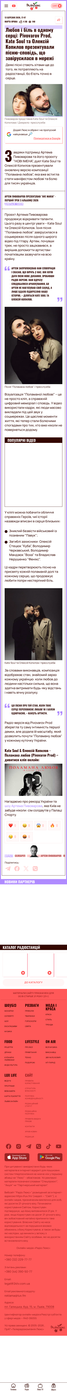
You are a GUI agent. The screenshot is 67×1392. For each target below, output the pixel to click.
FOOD (8, 1041)
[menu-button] (6, 5)
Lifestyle (32, 1041)
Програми (9, 1086)
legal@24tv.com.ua (17, 1283)
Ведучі (7, 1081)
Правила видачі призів (33, 1120)
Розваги (32, 1005)
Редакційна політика (31, 1112)
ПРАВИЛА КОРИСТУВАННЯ (32, 1082)
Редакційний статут (31, 1104)
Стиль (49, 1019)
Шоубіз (9, 856)
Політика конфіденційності (33, 1097)
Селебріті (20, 856)
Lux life (10, 1075)
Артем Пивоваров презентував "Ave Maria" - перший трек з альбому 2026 (30, 198)
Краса (48, 1014)
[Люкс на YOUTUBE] (14, 6)
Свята (28, 1026)
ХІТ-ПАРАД (50, 1062)
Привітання (30, 1052)
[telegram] (8, 868)
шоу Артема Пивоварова (23, 806)
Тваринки (30, 1016)
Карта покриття (12, 1096)
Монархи (9, 1011)
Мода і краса (51, 1007)
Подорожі (30, 1062)
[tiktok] (48, 1146)
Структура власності (30, 1089)
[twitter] (26, 868)
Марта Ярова (11, 22)
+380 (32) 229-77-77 (18, 1259)
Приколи (29, 1011)
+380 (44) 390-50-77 (18, 1271)
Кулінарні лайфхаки (9, 1058)
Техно (28, 1057)
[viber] (35, 868)
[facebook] (17, 868)
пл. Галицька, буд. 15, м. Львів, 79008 (29, 1307)
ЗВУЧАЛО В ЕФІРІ (53, 1057)
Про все (29, 1047)
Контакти (30, 1126)
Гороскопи (30, 1021)
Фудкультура (10, 1065)
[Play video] (33, 780)
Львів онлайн (11, 1101)
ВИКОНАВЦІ (51, 1052)
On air (51, 1041)
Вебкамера (9, 1091)
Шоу (6, 1021)
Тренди (49, 1024)
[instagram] (18, 1146)
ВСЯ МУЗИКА (51, 1047)
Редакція (29, 1136)
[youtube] (58, 1146)
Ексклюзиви (10, 1026)
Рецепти (8, 1047)
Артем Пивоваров (51, 856)
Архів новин (31, 1131)
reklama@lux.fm (15, 1296)
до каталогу (33, 982)
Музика (8, 1031)
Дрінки (7, 1052)
